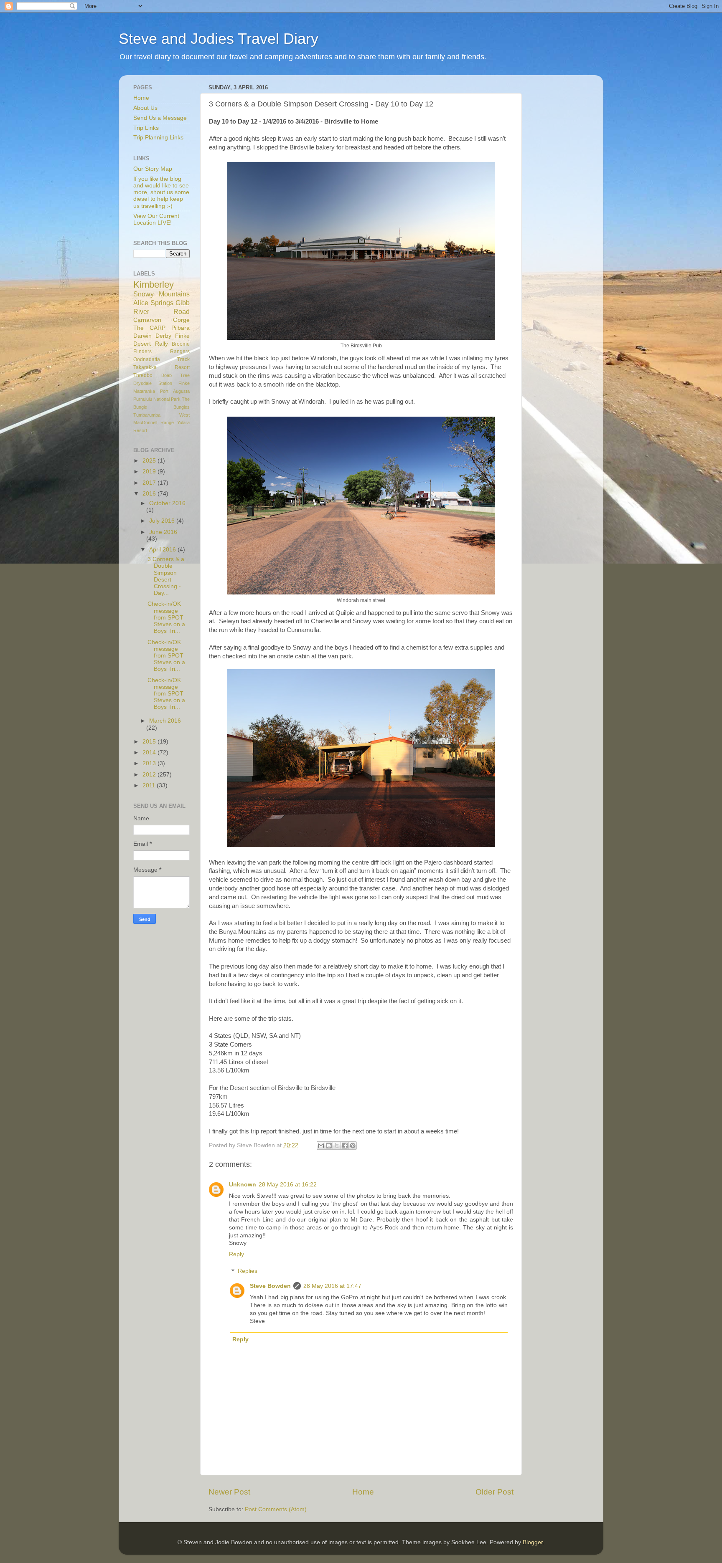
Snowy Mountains (161, 294)
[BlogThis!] (329, 1145)
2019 (150, 471)
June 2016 (163, 532)
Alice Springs (153, 302)
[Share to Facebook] (345, 1145)
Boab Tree (175, 375)
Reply (236, 1254)
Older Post (494, 1491)
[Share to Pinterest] (352, 1145)
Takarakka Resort (161, 367)
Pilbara (180, 328)
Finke (184, 383)
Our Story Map (152, 169)
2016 (150, 494)
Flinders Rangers (161, 351)
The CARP (149, 328)
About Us (145, 108)
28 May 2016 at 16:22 (288, 1184)
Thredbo (143, 375)
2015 (150, 742)
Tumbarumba (146, 414)
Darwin (142, 336)
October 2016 (167, 503)
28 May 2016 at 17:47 (332, 1286)
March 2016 (165, 721)
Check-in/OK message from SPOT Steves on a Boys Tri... (166, 617)
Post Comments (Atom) (276, 1509)
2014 (150, 752)
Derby (163, 336)
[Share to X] (337, 1145)
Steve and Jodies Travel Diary (218, 38)
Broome (181, 344)
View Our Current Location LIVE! (156, 219)
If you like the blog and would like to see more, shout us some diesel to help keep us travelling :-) (161, 192)
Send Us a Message (160, 118)
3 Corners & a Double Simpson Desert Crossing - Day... (165, 576)
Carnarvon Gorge (161, 320)
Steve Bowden (270, 1286)
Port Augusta (175, 391)
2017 (150, 483)
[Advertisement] (565, 206)
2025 (150, 461)
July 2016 (162, 521)
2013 (150, 763)
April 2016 (163, 549)
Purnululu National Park (156, 399)
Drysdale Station (152, 383)
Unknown (242, 1184)
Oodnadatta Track (161, 359)
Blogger (533, 1542)
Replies (247, 1271)
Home (363, 1491)
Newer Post (229, 1491)
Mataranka (144, 391)
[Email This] (321, 1145)
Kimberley (153, 284)
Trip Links (146, 128)
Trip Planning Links (158, 137)
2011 (149, 785)
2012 (150, 774)
